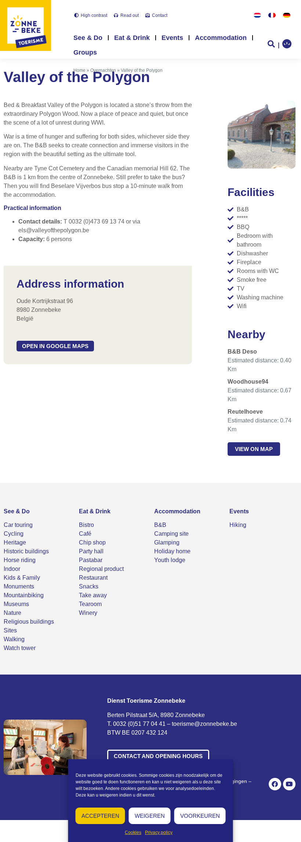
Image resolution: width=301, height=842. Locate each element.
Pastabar (90, 560)
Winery (88, 613)
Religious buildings (29, 621)
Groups (85, 52)
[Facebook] (275, 784)
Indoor (12, 569)
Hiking (237, 525)
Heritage (15, 542)
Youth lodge (169, 560)
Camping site (171, 534)
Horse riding (20, 560)
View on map (254, 449)
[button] (55, 346)
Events (172, 37)
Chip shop (92, 542)
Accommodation (221, 37)
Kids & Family (22, 578)
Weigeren (150, 816)
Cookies (133, 832)
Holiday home (172, 551)
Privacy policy (159, 832)
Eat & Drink (132, 37)
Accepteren (100, 816)
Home (79, 70)
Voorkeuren (200, 816)
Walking (14, 639)
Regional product (101, 569)
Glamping (166, 542)
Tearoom (90, 604)
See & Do (87, 37)
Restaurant (93, 578)
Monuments (19, 586)
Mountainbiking (24, 595)
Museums (16, 604)
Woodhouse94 (248, 381)
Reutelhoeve (245, 412)
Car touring (18, 525)
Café (85, 534)
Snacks (88, 586)
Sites (10, 630)
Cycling (13, 534)
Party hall (91, 551)
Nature (12, 613)
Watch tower (20, 648)
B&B (160, 525)
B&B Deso (242, 351)
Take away (93, 595)
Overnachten (103, 70)
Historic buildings (26, 551)
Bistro (86, 525)
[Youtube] (289, 784)
